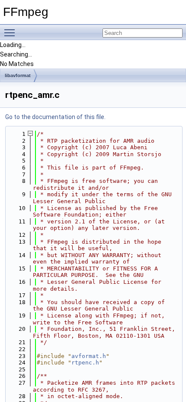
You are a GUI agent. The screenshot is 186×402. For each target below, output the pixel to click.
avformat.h (88, 356)
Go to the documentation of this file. (55, 116)
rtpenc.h (85, 362)
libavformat (18, 75)
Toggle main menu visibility (11, 32)
